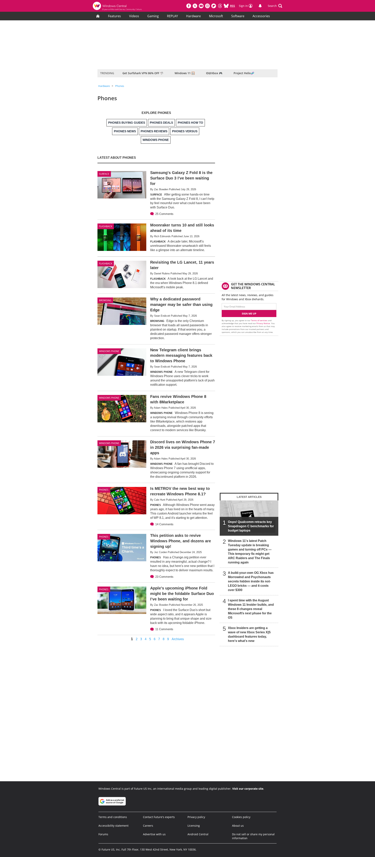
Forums (103, 834)
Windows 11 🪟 (185, 73)
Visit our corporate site (247, 788)
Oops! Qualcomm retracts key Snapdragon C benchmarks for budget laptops (251, 526)
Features (114, 16)
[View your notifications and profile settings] (260, 6)
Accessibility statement (113, 825)
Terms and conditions (112, 817)
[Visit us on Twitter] (195, 6)
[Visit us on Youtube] (201, 6)
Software (237, 16)
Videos (134, 16)
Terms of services (259, 320)
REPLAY (172, 16)
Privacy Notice (263, 323)
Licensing (194, 825)
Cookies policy (241, 817)
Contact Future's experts (159, 817)
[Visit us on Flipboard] (213, 6)
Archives (178, 639)
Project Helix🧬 (244, 73)
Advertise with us (154, 834)
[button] (275, 6)
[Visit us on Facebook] (188, 6)
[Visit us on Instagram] (207, 6)
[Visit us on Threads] (220, 6)
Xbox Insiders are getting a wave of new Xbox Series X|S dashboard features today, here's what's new (249, 634)
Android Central (198, 834)
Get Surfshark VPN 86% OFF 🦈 (142, 73)
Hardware (193, 16)
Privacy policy (196, 817)
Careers (148, 825)
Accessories (261, 16)
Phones (119, 86)
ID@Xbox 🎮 (214, 73)
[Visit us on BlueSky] (226, 6)
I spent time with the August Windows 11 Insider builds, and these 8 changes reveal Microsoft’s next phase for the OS (251, 609)
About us (238, 825)
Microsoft (216, 16)
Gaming (153, 16)
